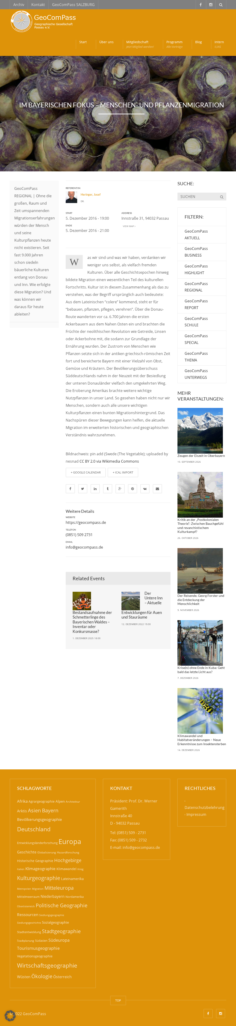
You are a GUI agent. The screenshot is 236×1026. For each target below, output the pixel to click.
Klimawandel (66, 869)
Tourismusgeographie (38, 948)
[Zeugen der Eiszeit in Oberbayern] (200, 431)
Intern (219, 44)
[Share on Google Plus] (120, 488)
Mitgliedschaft (140, 44)
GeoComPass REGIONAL (196, 287)
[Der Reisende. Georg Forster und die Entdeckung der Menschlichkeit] (200, 571)
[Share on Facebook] (70, 488)
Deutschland (33, 829)
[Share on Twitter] (82, 488)
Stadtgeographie (61, 931)
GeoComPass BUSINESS (196, 252)
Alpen (60, 801)
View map (128, 226)
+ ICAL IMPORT (123, 472)
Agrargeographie (42, 801)
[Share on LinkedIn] (95, 488)
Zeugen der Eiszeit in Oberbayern (201, 456)
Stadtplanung (25, 940)
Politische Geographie (61, 905)
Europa (70, 841)
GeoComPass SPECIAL (196, 339)
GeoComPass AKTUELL (196, 234)
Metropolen (24, 888)
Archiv (18, 4)
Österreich (62, 976)
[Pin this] (132, 488)
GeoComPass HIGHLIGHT (196, 269)
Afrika (22, 801)
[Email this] (157, 488)
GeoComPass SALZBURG (73, 4)
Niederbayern (53, 896)
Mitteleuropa (59, 888)
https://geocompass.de (86, 522)
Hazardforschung (68, 852)
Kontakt (38, 4)
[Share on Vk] (145, 488)
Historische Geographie (35, 861)
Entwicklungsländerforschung (37, 843)
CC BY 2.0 (87, 461)
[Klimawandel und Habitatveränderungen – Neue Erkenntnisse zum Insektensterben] (200, 711)
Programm (174, 44)
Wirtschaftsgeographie (47, 965)
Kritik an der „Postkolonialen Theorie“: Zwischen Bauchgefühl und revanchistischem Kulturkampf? (200, 526)
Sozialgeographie (55, 922)
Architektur (73, 802)
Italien (20, 869)
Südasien (41, 940)
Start (83, 42)
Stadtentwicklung (29, 932)
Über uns (106, 42)
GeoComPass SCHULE (196, 322)
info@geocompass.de (84, 547)
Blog (198, 42)
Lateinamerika (72, 878)
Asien (34, 810)
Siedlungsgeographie (51, 915)
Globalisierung (46, 852)
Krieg (80, 869)
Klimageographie (40, 868)
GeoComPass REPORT (196, 304)
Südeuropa (59, 940)
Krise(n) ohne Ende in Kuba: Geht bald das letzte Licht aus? (201, 670)
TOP (118, 1000)
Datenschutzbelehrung (204, 807)
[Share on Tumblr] (107, 488)
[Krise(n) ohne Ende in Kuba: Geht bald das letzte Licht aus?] (200, 643)
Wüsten (23, 976)
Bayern (50, 810)
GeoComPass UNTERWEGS (196, 374)
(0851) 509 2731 (79, 534)
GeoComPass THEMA (196, 357)
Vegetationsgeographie (35, 956)
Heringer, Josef (90, 194)
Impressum (196, 814)
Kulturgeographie (38, 878)
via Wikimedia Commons (117, 461)
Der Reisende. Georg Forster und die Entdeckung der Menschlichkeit (200, 600)
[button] (10, 1016)
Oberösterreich (26, 906)
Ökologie (41, 976)
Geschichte (26, 852)
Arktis (22, 811)
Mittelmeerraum (28, 897)
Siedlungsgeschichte (29, 922)
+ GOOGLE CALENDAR (86, 472)
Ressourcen (27, 914)
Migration (38, 888)
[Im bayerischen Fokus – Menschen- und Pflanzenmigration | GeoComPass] (44, 20)
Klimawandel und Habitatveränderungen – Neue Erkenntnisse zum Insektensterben (201, 740)
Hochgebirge (67, 860)
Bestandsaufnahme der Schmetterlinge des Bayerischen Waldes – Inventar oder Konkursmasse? (92, 622)
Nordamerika (74, 897)
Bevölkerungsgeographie (39, 819)
